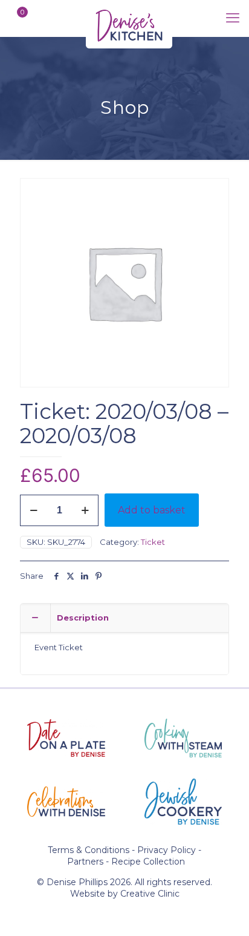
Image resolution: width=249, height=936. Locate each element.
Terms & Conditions (88, 850)
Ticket (153, 542)
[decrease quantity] (33, 510)
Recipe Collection (148, 861)
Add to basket (152, 510)
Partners (85, 861)
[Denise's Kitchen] (129, 18)
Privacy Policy (166, 850)
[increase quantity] (84, 510)
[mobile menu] (232, 18)
